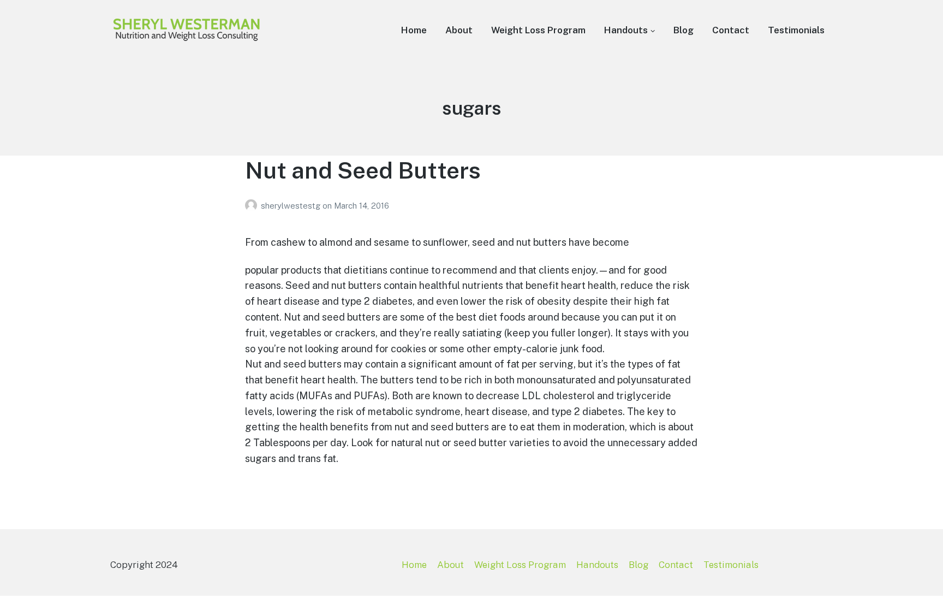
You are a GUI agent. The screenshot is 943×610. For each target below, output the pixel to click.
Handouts (626, 30)
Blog (683, 30)
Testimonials (796, 30)
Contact (730, 30)
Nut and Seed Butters (363, 170)
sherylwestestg (292, 205)
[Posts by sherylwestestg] (253, 205)
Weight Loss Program (538, 30)
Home (414, 30)
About (459, 30)
